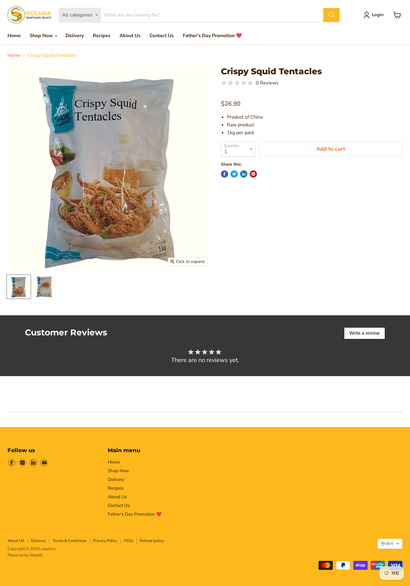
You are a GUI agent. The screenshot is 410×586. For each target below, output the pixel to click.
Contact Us (161, 35)
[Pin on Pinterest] (253, 174)
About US (16, 540)
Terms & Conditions (69, 540)
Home (14, 35)
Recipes (101, 35)
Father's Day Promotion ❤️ (212, 35)
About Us (129, 35)
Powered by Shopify (25, 555)
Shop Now (42, 35)
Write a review (364, 333)
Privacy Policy (105, 540)
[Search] (331, 15)
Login (378, 15)
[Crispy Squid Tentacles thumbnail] (19, 287)
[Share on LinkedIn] (243, 174)
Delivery (74, 35)
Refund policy (152, 540)
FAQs (128, 540)
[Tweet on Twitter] (234, 174)
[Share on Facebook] (224, 174)
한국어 (387, 543)
